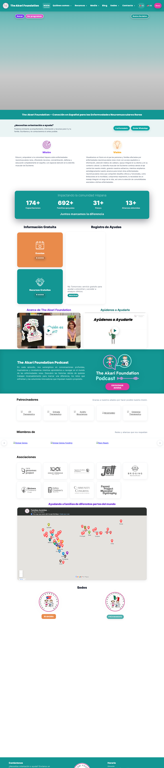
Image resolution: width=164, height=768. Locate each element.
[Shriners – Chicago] (28, 490)
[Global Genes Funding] (61, 443)
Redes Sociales (140, 16)
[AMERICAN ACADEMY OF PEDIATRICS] (82, 471)
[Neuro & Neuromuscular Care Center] (55, 471)
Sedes (114, 5)
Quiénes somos (62, 5)
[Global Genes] (20, 443)
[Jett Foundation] (108, 471)
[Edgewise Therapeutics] (135, 413)
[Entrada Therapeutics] (55, 413)
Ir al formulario (121, 128)
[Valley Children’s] (55, 490)
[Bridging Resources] (135, 471)
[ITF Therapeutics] (28, 413)
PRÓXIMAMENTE (115, 617)
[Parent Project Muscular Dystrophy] (108, 490)
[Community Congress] (82, 490)
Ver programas (34, 16)
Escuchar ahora (117, 386)
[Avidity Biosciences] (82, 413)
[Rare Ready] (102, 443)
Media (94, 5)
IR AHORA (40, 258)
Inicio (47, 5)
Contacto (128, 5)
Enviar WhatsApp (140, 128)
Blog (104, 5)
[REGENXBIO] (108, 413)
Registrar (73, 295)
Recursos (81, 5)
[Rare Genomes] (28, 471)
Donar (158, 6)
